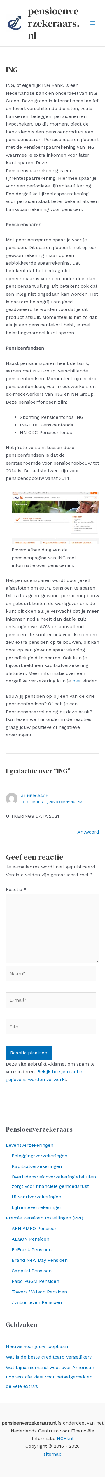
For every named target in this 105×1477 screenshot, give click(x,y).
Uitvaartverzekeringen (36, 1197)
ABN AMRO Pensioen (34, 1228)
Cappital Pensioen (32, 1270)
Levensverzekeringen (29, 1145)
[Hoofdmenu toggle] (92, 23)
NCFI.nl (65, 1438)
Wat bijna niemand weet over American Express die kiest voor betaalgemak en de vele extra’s (50, 1377)
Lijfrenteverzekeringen (37, 1207)
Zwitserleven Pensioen (37, 1302)
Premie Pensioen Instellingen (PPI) (44, 1218)
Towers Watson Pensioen (39, 1292)
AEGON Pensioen (30, 1239)
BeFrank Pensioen (32, 1249)
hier (77, 681)
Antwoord (88, 832)
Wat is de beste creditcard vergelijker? (49, 1357)
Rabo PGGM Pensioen (35, 1281)
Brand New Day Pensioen (40, 1260)
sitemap (52, 1454)
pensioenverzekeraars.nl (54, 23)
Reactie (16, 889)
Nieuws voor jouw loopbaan (37, 1346)
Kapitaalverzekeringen (37, 1166)
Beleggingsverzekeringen (39, 1155)
